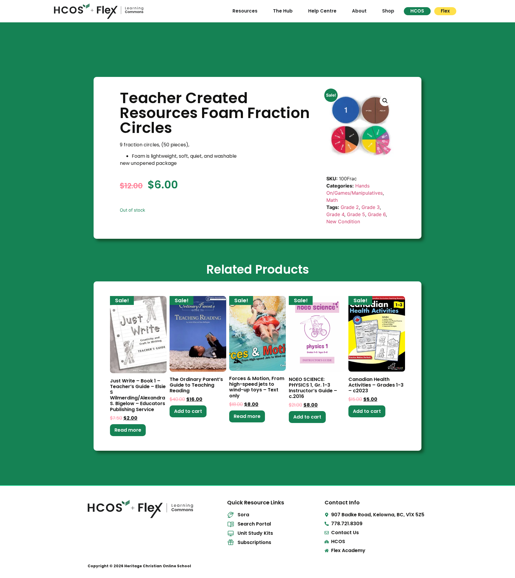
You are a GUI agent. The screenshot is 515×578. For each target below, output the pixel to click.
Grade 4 (335, 214)
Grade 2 (350, 207)
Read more (127, 430)
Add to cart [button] (188, 411)
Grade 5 (356, 214)
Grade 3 (371, 207)
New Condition (343, 221)
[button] (385, 100)
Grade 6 (377, 214)
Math (332, 200)
